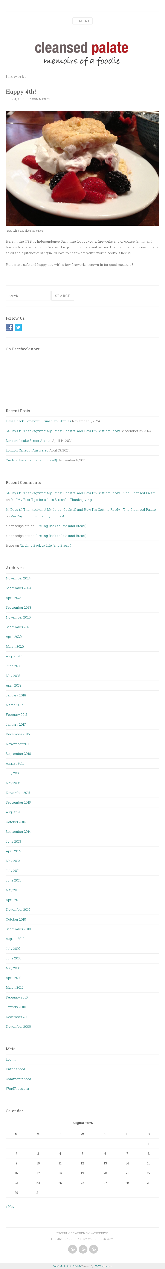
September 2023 (18, 607)
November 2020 (18, 617)
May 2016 (13, 783)
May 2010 (13, 968)
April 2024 (13, 598)
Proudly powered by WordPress (82, 1233)
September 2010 (18, 929)
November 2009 (18, 1026)
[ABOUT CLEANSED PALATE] (72, 1249)
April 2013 (13, 851)
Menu (85, 21)
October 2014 (16, 822)
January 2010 (16, 1007)
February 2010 (17, 997)
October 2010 (16, 919)
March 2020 (15, 646)
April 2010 (13, 978)
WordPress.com (100, 1238)
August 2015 (15, 812)
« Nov (10, 1206)
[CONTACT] (93, 1249)
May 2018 (13, 675)
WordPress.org (17, 1088)
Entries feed (15, 1069)
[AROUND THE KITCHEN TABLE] (82, 1249)
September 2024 (18, 588)
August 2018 (15, 656)
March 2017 (14, 705)
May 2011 (13, 890)
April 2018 (13, 685)
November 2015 (18, 792)
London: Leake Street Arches (28, 440)
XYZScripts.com (103, 1266)
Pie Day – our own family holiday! (37, 516)
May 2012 (13, 861)
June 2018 (13, 666)
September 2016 (18, 753)
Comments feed (18, 1079)
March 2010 (14, 987)
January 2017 (16, 724)
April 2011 (13, 900)
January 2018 (16, 695)
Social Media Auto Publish (67, 1266)
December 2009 (18, 1017)
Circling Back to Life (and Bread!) (31, 460)
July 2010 (13, 948)
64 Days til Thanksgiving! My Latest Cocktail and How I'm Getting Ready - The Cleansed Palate (81, 493)
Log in (11, 1059)
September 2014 (18, 831)
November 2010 (18, 909)
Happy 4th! (21, 91)
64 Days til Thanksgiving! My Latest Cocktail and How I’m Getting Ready (63, 431)
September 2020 (18, 627)
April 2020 (14, 636)
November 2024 (18, 578)
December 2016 (18, 734)
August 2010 (15, 938)
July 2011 (13, 870)
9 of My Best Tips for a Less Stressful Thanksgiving (51, 499)
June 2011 (13, 880)
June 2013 (13, 841)
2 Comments (39, 99)
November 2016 (18, 744)
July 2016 (13, 773)
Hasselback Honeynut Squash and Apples (38, 421)
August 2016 (15, 763)
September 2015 (18, 802)
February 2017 (17, 714)
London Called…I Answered (27, 450)
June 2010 (13, 958)
